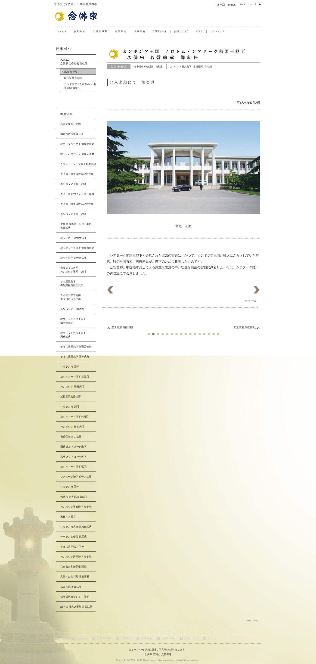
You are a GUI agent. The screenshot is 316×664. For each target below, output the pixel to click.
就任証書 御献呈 (73, 78)
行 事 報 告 (139, 31)
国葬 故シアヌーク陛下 (73, 446)
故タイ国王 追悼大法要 (73, 257)
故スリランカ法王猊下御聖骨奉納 (73, 321)
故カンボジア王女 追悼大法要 (77, 154)
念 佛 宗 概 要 (100, 31)
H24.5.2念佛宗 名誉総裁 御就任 (73, 61)
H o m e (62, 31)
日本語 (221, 4)
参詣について (181, 31)
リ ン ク (212, 638)
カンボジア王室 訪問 (73, 184)
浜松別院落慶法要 (70, 396)
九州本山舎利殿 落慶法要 (74, 576)
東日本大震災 (68, 516)
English (231, 4)
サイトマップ (217, 31)
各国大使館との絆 (70, 124)
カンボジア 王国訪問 (72, 309)
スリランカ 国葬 (69, 366)
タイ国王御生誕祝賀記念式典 (76, 174)
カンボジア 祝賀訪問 (72, 426)
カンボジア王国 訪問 (73, 214)
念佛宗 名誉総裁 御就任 (73, 496)
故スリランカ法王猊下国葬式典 (73, 335)
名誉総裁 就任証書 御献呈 (148, 66)
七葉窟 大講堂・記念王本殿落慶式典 (76, 226)
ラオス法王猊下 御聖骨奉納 (76, 346)
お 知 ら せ (79, 31)
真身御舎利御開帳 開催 (73, 566)
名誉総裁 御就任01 (122, 327)
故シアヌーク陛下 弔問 (73, 466)
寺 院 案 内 (120, 31)
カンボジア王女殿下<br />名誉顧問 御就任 (80, 86)
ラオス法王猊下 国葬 (72, 546)
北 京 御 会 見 (119, 66)
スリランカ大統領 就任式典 (76, 526)
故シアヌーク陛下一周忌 (74, 416)
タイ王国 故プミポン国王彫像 (77, 194)
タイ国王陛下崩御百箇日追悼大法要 (70, 297)
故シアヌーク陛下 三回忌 (74, 376)
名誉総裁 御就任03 (244, 327)
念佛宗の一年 (160, 31)
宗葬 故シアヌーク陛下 (73, 456)
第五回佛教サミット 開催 (74, 596)
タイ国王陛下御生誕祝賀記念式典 (71, 283)
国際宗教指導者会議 (71, 134)
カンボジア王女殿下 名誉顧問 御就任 (191, 66)
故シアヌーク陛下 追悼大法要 (77, 247)
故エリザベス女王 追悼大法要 (77, 144)
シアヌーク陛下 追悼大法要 (76, 476)
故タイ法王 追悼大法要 (73, 237)
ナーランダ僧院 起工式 (73, 536)
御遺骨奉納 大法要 (70, 436)
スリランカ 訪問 (69, 406)
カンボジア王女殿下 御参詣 (76, 506)
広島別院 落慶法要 (70, 586)
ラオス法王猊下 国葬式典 (74, 356)
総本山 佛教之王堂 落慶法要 (76, 606)
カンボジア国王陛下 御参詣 (76, 556)
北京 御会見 (70, 71)
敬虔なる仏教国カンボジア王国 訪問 (73, 269)
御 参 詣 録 (66, 114)
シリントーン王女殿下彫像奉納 (78, 164)
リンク (199, 31)
